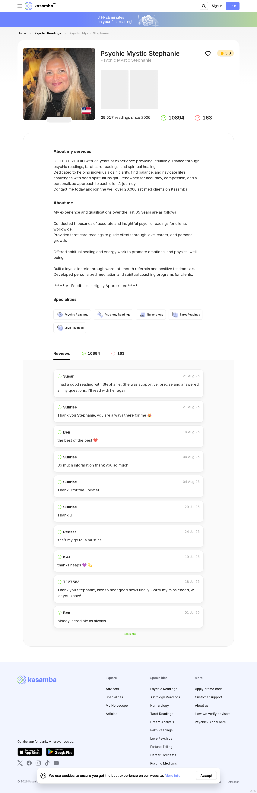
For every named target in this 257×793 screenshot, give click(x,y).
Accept (206, 776)
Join (233, 6)
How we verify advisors (212, 714)
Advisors (112, 689)
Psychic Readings (163, 689)
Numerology (159, 705)
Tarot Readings (161, 714)
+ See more (128, 633)
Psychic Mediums (163, 763)
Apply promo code (209, 689)
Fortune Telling (161, 747)
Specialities (114, 697)
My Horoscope (117, 705)
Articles (111, 714)
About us (201, 705)
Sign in (217, 6)
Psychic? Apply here (210, 722)
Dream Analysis (162, 722)
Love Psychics (161, 738)
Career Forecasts (163, 755)
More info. (173, 776)
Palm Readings (161, 730)
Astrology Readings (165, 697)
